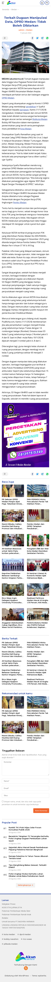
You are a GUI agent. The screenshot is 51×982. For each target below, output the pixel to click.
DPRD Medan (8, 97)
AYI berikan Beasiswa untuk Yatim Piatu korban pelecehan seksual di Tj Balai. (11, 551)
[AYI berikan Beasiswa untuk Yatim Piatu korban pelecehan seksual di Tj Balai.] (13, 540)
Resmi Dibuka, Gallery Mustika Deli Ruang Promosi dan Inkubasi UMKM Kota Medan (12, 526)
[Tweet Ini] (37, 38)
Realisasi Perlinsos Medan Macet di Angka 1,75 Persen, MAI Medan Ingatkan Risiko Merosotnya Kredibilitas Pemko (38, 600)
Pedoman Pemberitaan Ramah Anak (16, 914)
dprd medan (25, 934)
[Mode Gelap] (42, 3)
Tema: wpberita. (39, 976)
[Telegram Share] (42, 38)
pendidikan (31, 106)
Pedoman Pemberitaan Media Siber (16, 911)
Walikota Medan (39, 119)
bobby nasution (11, 939)
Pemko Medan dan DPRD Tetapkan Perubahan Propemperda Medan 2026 (37, 526)
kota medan (9, 934)
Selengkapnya (24, 885)
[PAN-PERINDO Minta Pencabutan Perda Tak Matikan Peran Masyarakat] (38, 491)
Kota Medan (25, 128)
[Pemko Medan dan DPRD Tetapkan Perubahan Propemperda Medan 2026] (38, 515)
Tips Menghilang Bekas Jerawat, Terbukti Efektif (27, 866)
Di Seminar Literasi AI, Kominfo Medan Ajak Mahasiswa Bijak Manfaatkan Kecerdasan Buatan (37, 575)
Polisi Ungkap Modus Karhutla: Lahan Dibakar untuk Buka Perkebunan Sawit (26, 875)
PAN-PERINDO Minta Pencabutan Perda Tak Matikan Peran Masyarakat (37, 501)
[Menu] (3, 3)
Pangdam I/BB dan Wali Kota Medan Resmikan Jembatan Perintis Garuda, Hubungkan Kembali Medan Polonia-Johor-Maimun (38, 551)
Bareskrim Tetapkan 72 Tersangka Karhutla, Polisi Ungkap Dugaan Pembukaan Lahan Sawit (29, 838)
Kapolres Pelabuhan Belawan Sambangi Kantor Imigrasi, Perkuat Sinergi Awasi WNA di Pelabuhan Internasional (13, 575)
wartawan (24, 109)
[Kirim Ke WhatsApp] (47, 38)
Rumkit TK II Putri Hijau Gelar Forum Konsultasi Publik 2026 (25, 828)
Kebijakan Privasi (8, 904)
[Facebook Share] (32, 38)
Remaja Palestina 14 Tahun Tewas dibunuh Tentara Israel (28, 857)
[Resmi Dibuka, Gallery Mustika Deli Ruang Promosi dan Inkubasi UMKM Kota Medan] (13, 515)
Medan (29, 30)
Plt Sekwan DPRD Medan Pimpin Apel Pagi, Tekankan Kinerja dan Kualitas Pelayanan (12, 501)
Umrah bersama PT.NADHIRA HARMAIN (18, 921)
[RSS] (26, 968)
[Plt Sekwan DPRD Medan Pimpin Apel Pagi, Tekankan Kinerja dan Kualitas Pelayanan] (13, 491)
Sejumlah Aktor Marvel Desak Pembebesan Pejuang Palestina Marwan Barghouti (28, 848)
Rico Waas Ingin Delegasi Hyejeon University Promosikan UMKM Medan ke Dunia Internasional (12, 600)
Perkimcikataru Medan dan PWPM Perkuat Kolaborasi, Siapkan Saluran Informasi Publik (37, 625)
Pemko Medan (19, 202)
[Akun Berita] (11, 3)
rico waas (27, 939)
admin (21, 30)
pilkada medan (11, 944)
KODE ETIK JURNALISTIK (12, 907)
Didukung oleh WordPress (17, 976)
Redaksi (5, 918)
